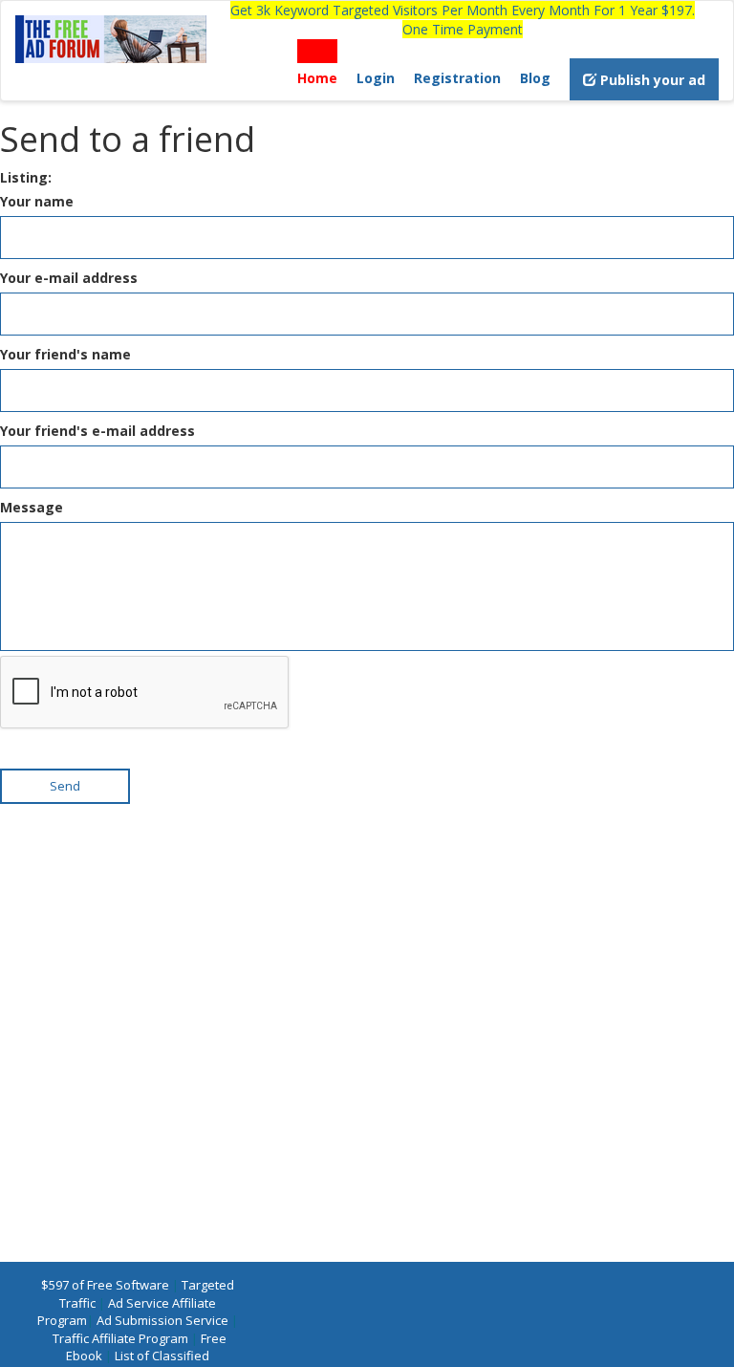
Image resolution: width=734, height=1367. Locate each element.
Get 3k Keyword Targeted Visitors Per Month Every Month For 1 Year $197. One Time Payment (462, 19)
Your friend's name (65, 354)
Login (375, 78)
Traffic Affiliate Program (120, 1338)
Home (317, 78)
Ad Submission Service (162, 1320)
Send (65, 785)
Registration (457, 78)
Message (31, 507)
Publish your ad (650, 80)
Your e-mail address (69, 278)
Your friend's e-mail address (97, 431)
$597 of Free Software (105, 1284)
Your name (37, 201)
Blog (535, 78)
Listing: (26, 177)
